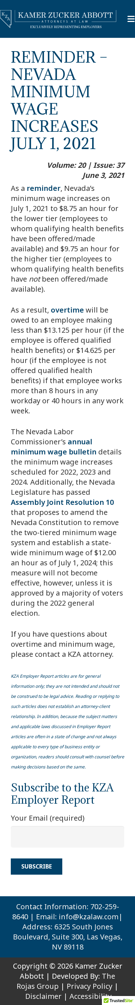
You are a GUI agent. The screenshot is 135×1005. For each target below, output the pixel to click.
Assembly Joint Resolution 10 (62, 502)
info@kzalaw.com (88, 916)
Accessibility (90, 996)
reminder (43, 188)
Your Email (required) (48, 818)
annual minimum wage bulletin (53, 447)
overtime (67, 310)
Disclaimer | (46, 996)
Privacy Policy (89, 986)
